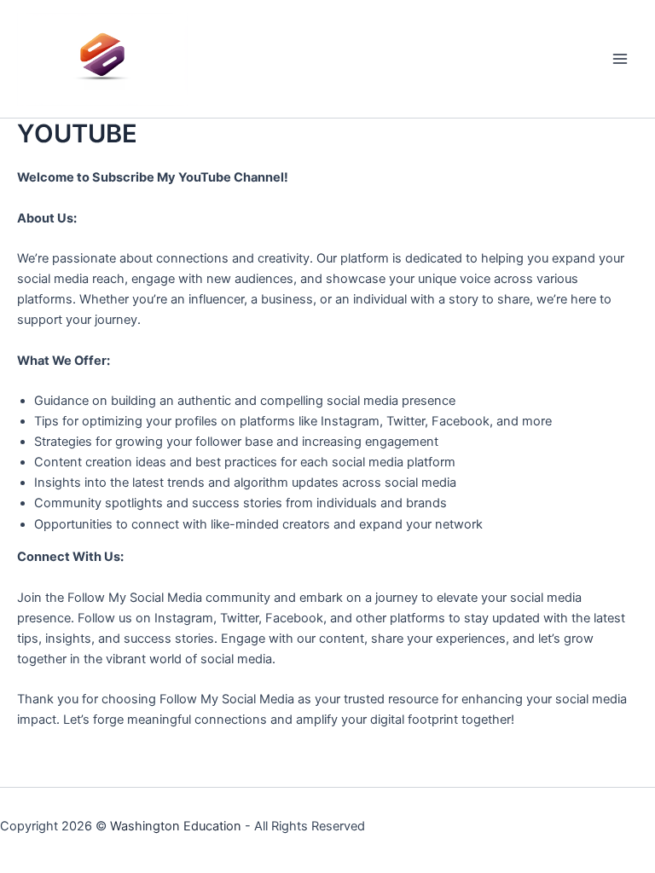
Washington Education (175, 826)
